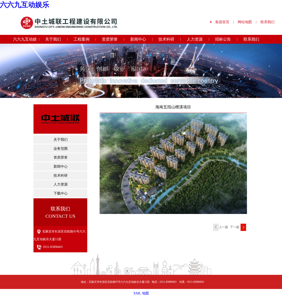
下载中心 (61, 193)
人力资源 (195, 39)
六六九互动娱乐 (24, 5)
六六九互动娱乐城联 (25, 40)
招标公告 (223, 39)
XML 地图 (141, 293)
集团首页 (224, 22)
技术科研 (166, 39)
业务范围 (61, 148)
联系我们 (269, 22)
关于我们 (53, 39)
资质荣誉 (110, 39)
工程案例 (81, 39)
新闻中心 (138, 39)
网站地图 (247, 22)
